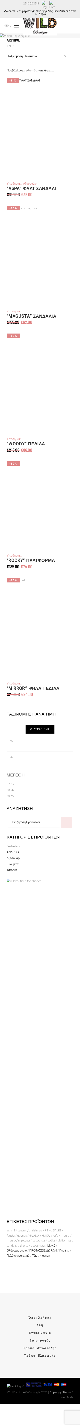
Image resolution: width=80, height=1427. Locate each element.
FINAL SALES (53, 1230)
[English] (44, 5)
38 (8, 790)
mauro (11, 1240)
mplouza (24, 1240)
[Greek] (52, 5)
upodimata (38, 1245)
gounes (22, 1235)
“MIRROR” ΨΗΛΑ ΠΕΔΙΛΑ (33, 688)
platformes (64, 1240)
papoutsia (38, 1240)
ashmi (11, 1230)
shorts (24, 1245)
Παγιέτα (64, 1250)
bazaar (22, 1230)
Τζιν (34, 1256)
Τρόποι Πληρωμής (40, 1356)
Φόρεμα (45, 1256)
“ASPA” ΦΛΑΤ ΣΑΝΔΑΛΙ (31, 189)
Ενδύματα (13, 864)
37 (8, 784)
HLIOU (46, 1235)
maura (65, 1235)
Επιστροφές (40, 1340)
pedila (51, 1240)
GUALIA (34, 1235)
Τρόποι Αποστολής (40, 1348)
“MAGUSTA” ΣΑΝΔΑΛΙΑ (31, 316)
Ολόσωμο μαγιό (17, 1250)
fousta (11, 1235)
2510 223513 (31, 3)
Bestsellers (13, 846)
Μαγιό (51, 1245)
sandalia (12, 1245)
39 (8, 796)
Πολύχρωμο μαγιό (18, 1256)
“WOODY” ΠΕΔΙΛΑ (26, 444)
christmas (35, 1230)
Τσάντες (12, 870)
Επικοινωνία (40, 1333)
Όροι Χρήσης (39, 1318)
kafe (55, 1235)
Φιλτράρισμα (40, 729)
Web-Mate (67, 1397)
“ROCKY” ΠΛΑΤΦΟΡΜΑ (31, 560)
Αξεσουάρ (29, 184)
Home (9, 45)
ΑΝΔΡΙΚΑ (13, 852)
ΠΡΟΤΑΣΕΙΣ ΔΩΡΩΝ (43, 1250)
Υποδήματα (14, 184)
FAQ (40, 1325)
